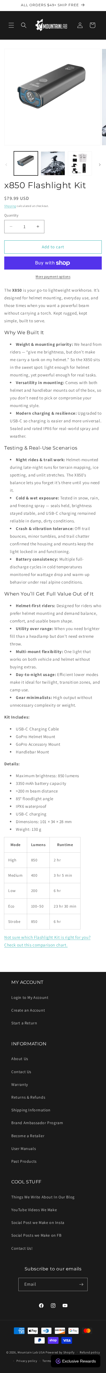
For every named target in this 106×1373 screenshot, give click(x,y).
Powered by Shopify (60, 1352)
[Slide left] (6, 164)
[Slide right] (100, 164)
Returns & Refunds (28, 1097)
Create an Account (28, 1010)
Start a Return (24, 1022)
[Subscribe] (81, 1284)
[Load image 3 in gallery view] (80, 163)
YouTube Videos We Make (34, 1209)
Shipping (10, 206)
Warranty (19, 1084)
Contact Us (21, 1071)
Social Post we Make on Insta (37, 1222)
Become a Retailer (27, 1135)
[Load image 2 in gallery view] (53, 163)
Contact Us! (22, 1248)
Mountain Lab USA (31, 1352)
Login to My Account (29, 997)
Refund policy (90, 1352)
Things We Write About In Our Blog (43, 1197)
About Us (19, 1058)
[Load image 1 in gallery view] (26, 163)
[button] (11, 25)
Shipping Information (31, 1110)
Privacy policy (26, 1361)
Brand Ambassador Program (37, 1122)
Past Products (24, 1161)
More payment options (53, 276)
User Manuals (23, 1148)
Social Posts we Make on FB (36, 1235)
